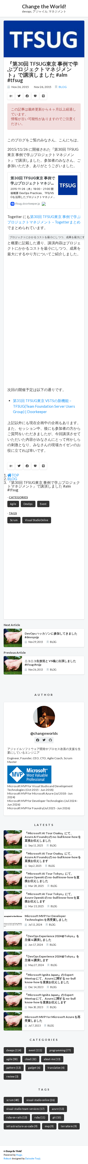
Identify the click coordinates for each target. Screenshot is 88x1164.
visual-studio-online (40, 1100)
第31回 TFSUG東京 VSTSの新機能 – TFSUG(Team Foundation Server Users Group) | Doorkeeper (44, 406)
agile (12, 1059)
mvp (49, 1126)
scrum (12, 1100)
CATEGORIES (18, 497)
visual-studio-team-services (25, 1108)
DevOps (28, 503)
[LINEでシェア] (43, 96)
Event (43, 503)
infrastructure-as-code (21, 1126)
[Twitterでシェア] (19, 96)
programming (60, 1050)
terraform (69, 1126)
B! (11, 96)
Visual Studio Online (36, 520)
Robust (7, 1158)
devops (13, 1050)
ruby (39, 1117)
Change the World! (44, 6)
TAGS (13, 513)
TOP (15, 475)
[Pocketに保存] (35, 96)
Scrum (14, 520)
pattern (13, 1067)
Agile (13, 503)
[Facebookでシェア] (27, 96)
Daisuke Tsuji (32, 1158)
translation (56, 1067)
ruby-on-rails (16, 1117)
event (35, 1050)
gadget (34, 1067)
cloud (30, 1059)
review (12, 1076)
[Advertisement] (44, 571)
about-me (52, 1059)
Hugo (19, 1154)
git (57, 1117)
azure (58, 1108)
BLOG (63, 87)
